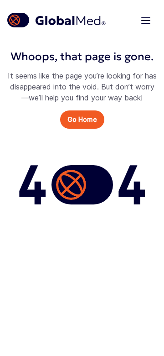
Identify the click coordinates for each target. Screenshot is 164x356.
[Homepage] (56, 20)
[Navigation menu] (146, 20)
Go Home (82, 119)
